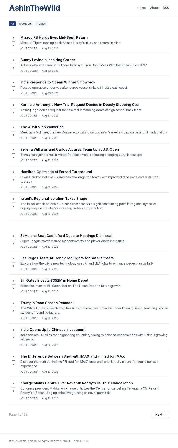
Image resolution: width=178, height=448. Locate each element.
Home (141, 8)
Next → (160, 414)
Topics (41, 23)
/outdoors (25, 23)
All (12, 23)
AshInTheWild (34, 7)
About (154, 8)
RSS (166, 8)
